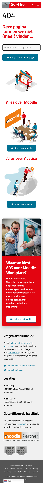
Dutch (10, 481)
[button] (33, 5)
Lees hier (21, 423)
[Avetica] (14, 5)
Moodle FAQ (14, 352)
